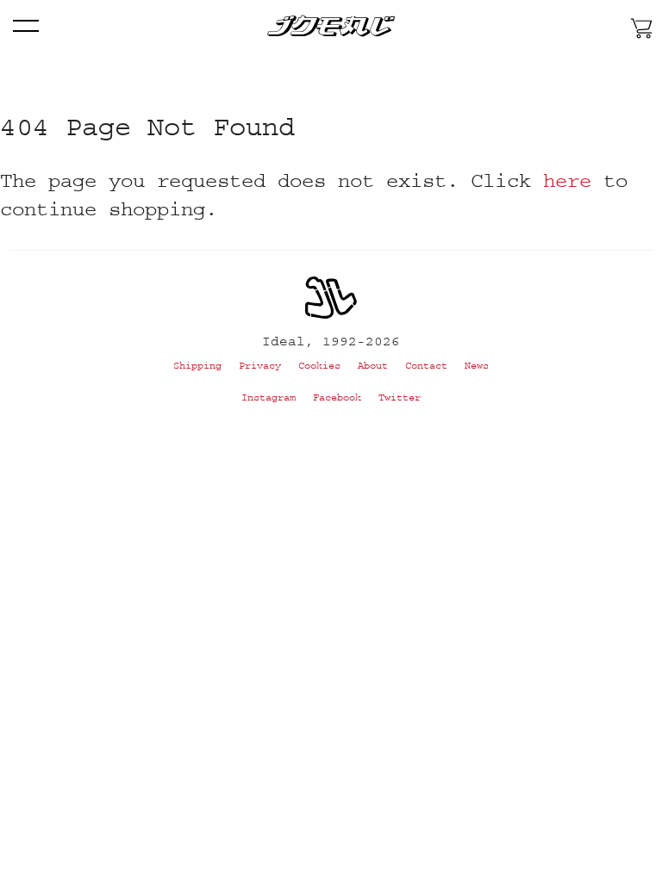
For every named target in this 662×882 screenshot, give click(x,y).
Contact (426, 365)
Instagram (268, 397)
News (477, 365)
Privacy (260, 365)
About (373, 365)
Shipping (197, 365)
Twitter (399, 397)
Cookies (319, 365)
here (567, 180)
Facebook (337, 397)
